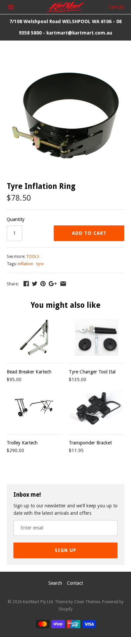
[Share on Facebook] (26, 283)
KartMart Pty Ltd (38, 601)
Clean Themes (87, 601)
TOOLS (32, 256)
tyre (39, 264)
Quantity (16, 219)
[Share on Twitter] (34, 283)
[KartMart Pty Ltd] (66, 7)
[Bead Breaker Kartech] (34, 337)
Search (55, 583)
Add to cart (89, 233)
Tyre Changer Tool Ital (92, 371)
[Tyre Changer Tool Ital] (96, 337)
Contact (75, 583)
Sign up (65, 550)
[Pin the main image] (43, 283)
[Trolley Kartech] (34, 408)
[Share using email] (63, 283)
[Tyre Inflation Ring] (65, 60)
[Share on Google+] (53, 283)
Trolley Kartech (22, 442)
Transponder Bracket (90, 442)
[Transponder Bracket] (96, 408)
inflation (25, 264)
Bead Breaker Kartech (29, 371)
